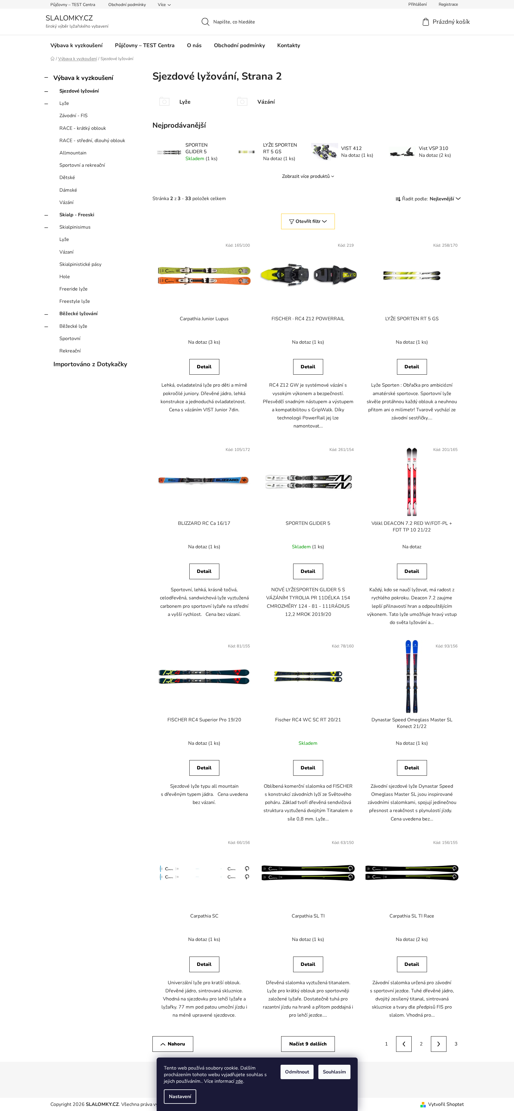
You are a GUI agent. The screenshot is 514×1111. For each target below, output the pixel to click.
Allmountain (72, 153)
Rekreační (70, 351)
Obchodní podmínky (127, 5)
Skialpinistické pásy (80, 264)
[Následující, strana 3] (438, 1044)
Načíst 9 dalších (308, 1044)
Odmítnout (297, 1072)
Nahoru (176, 1044)
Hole (64, 276)
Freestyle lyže (74, 301)
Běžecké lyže (73, 326)
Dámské (68, 190)
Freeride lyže (73, 289)
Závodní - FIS (73, 115)
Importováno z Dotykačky (90, 364)
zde (239, 1081)
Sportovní (69, 338)
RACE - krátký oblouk (82, 128)
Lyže (64, 103)
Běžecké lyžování (78, 313)
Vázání (66, 202)
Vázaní (66, 252)
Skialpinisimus (75, 227)
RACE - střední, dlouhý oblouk (92, 140)
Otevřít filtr (308, 221)
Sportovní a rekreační (82, 165)
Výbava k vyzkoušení (83, 78)
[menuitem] (76, 45)
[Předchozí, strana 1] (404, 1044)
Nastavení (180, 1096)
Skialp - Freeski (76, 215)
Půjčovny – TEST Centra (72, 5)
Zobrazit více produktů (306, 176)
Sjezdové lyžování (79, 91)
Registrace (448, 4)
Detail (204, 367)
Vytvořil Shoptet (446, 1104)
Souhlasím (334, 1072)
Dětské (67, 177)
